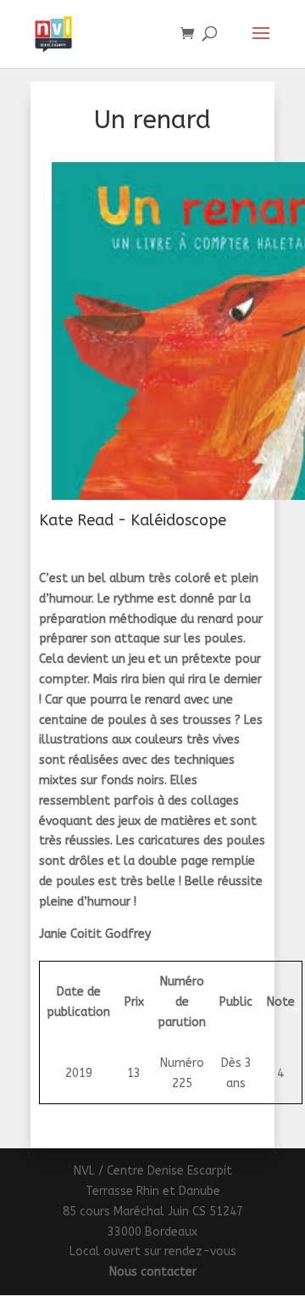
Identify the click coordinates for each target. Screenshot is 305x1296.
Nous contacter (153, 1272)
